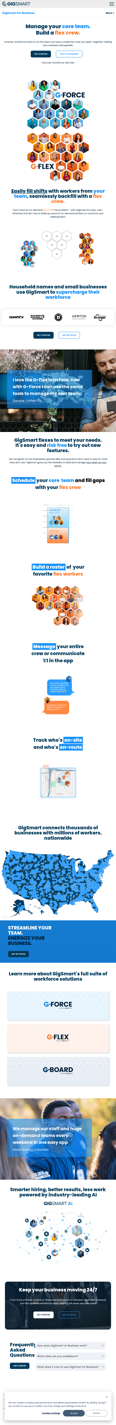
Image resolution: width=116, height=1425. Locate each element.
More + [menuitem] (110, 13)
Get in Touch (69, 335)
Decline (96, 1413)
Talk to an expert (69, 54)
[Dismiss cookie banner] (107, 1397)
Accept (74, 1413)
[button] (111, 3)
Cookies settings (51, 1413)
